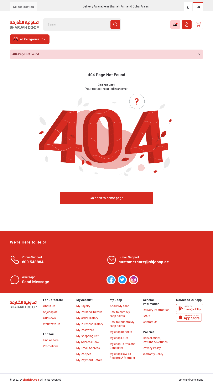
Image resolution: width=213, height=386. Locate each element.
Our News (49, 318)
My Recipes (83, 354)
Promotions (50, 346)
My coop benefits (121, 332)
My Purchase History (89, 324)
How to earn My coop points (120, 314)
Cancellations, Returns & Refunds (155, 340)
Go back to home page (106, 198)
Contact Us (150, 322)
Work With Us (51, 324)
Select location (23, 7)
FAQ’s (146, 316)
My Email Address (88, 348)
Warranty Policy (153, 354)
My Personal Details (89, 312)
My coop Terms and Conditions (122, 345)
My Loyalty (83, 306)
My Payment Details (89, 360)
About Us (49, 306)
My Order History (87, 318)
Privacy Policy (152, 348)
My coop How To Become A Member (122, 355)
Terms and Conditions (190, 379)
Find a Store (51, 340)
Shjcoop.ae (50, 312)
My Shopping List (87, 336)
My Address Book (87, 342)
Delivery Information (156, 310)
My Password (85, 330)
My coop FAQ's (119, 338)
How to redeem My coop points (122, 324)
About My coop (119, 306)
